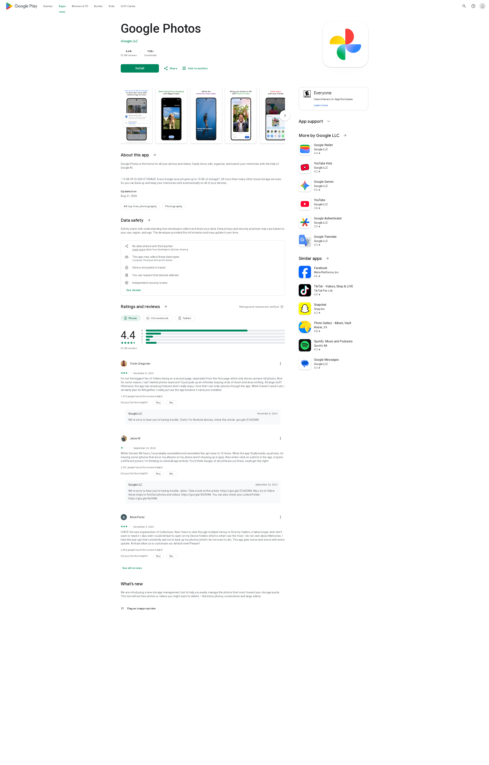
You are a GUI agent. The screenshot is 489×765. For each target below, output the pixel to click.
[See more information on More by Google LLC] (345, 135)
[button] (136, 115)
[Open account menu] (482, 6)
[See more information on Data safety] (149, 220)
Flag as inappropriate (138, 608)
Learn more (138, 249)
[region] (197, 53)
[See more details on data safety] (134, 290)
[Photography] (173, 206)
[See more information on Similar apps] (327, 258)
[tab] (48, 6)
